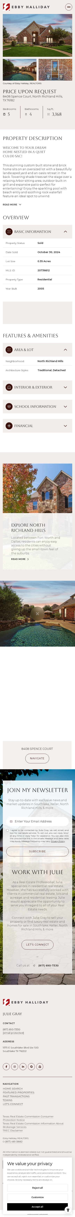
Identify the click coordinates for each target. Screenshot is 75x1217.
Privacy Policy (58, 841)
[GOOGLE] (31, 1066)
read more (18, 559)
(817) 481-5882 (13, 1141)
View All (55, 69)
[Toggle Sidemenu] (68, 7)
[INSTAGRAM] (14, 1066)
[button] (37, 945)
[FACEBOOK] (6, 1066)
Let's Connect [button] (13, 1104)
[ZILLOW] (39, 1066)
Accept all (37, 1206)
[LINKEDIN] (23, 1066)
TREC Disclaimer (13, 1130)
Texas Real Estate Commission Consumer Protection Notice (28, 1118)
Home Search (13, 1088)
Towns (7, 1100)
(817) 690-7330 (48, 965)
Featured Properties (18, 1092)
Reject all (37, 1188)
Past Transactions (16, 1096)
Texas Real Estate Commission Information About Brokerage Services (33, 1125)
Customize (37, 1197)
